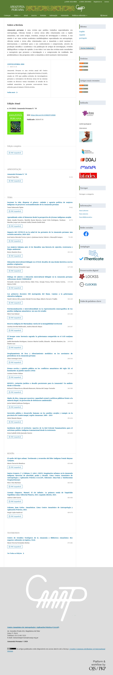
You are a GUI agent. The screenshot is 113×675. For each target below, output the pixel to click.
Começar (7, 15)
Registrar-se (98, 2)
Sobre (16, 15)
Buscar (104, 15)
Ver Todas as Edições (14, 553)
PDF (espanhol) (15, 153)
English (82, 31)
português (83, 38)
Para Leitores (83, 211)
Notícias (43, 15)
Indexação (53, 15)
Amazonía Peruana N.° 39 (17, 174)
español (82, 35)
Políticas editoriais (79, 15)
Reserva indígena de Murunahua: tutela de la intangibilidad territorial (34, 324)
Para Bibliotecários (85, 217)
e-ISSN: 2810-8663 (85, 2)
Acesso (106, 2)
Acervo (34, 15)
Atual (26, 15)
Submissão (65, 15)
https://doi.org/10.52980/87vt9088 (43, 115)
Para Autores (83, 214)
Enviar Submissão (87, 48)
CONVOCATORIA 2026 (15, 64)
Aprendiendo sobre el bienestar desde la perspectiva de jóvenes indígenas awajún (39, 217)
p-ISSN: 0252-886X (71, 2)
